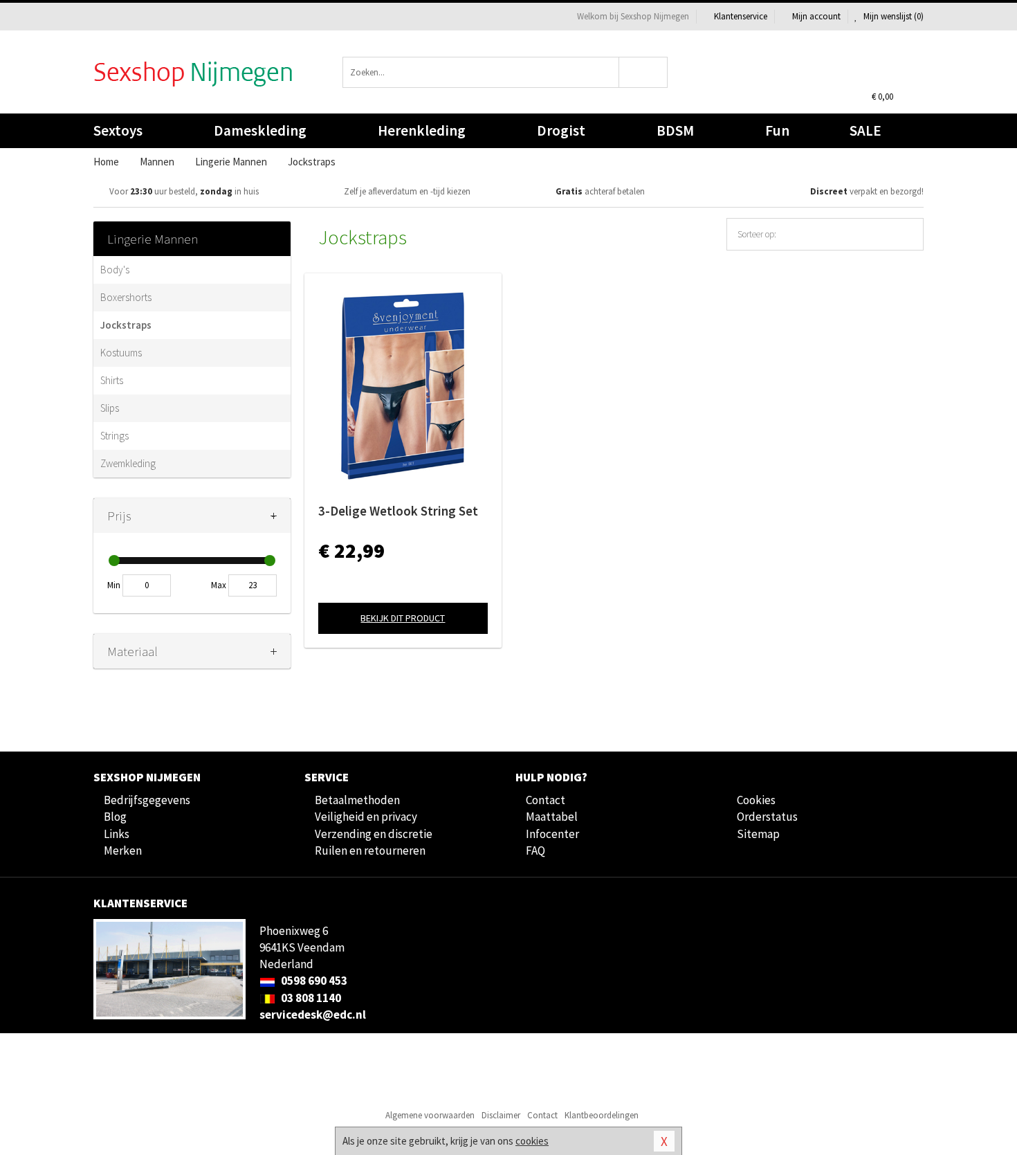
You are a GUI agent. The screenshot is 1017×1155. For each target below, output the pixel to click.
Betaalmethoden (357, 800)
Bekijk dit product (402, 618)
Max (218, 585)
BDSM (675, 130)
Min (113, 585)
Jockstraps (126, 324)
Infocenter (552, 834)
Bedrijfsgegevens (147, 800)
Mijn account (816, 16)
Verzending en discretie (373, 834)
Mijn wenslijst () (892, 16)
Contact (545, 800)
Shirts (111, 380)
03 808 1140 (310, 998)
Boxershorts (126, 297)
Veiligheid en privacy (366, 816)
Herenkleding (422, 130)
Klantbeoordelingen (602, 1115)
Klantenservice (740, 16)
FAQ (535, 850)
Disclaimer (501, 1115)
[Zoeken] (643, 72)
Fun (777, 130)
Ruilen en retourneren (370, 850)
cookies (532, 1140)
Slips (109, 408)
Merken (123, 850)
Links (116, 834)
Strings (114, 435)
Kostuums (121, 352)
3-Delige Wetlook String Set (398, 510)
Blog (115, 816)
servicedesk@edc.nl (312, 1014)
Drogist (561, 130)
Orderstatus (767, 816)
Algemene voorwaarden (430, 1115)
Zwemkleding (128, 463)
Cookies (756, 800)
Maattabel (552, 816)
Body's (114, 269)
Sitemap (758, 834)
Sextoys (118, 130)
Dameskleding (260, 130)
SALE (865, 130)
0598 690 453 (313, 980)
